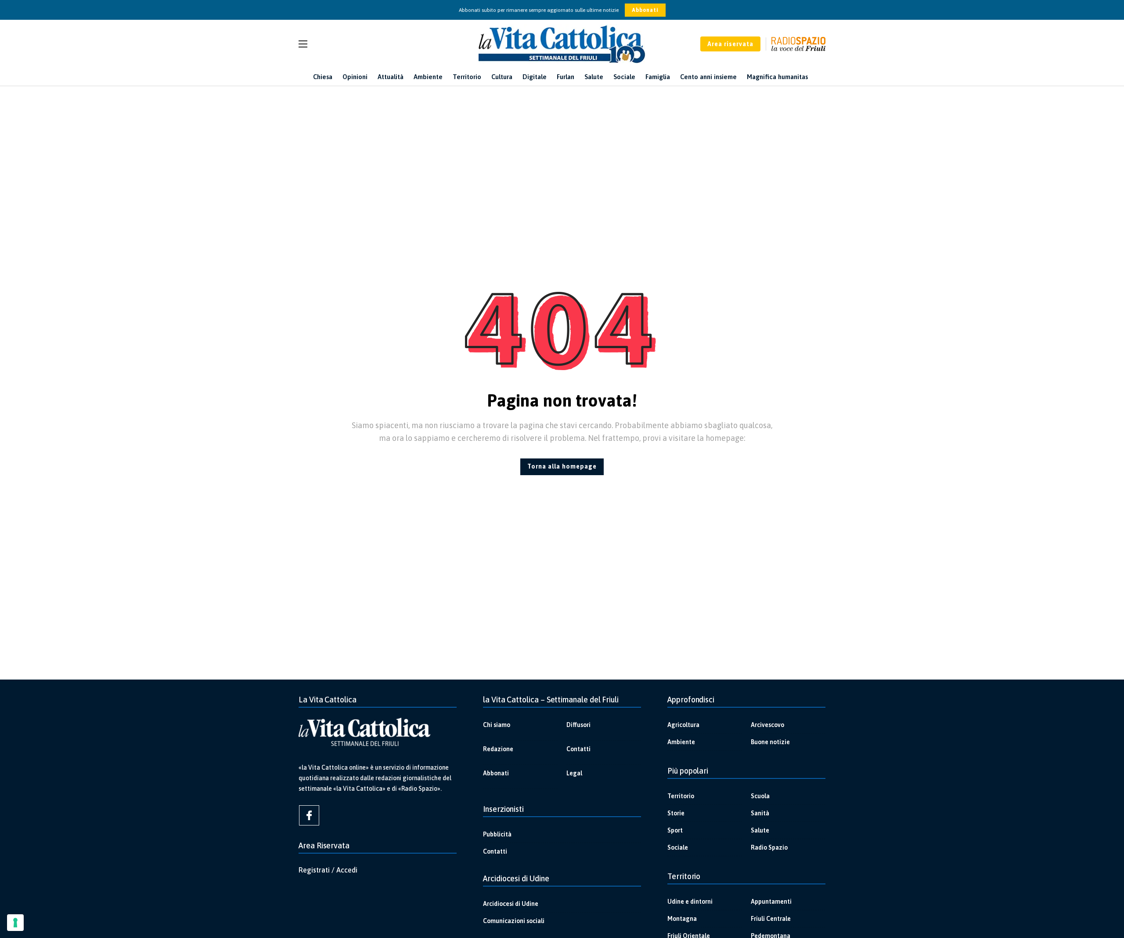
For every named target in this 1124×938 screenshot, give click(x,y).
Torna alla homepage (562, 466)
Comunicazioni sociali (513, 920)
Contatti (578, 749)
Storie (675, 813)
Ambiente (681, 741)
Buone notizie (770, 741)
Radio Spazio (769, 847)
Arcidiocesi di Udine (510, 903)
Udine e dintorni (690, 901)
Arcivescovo (767, 724)
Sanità (760, 813)
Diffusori (578, 724)
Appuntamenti (771, 901)
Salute (760, 830)
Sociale (677, 847)
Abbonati (645, 10)
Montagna (682, 918)
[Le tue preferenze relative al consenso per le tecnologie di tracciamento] (15, 922)
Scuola (760, 796)
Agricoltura (683, 724)
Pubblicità (497, 834)
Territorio (680, 796)
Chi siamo (496, 724)
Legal (574, 773)
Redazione (498, 749)
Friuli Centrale (771, 918)
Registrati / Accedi (328, 870)
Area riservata (730, 43)
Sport (675, 830)
